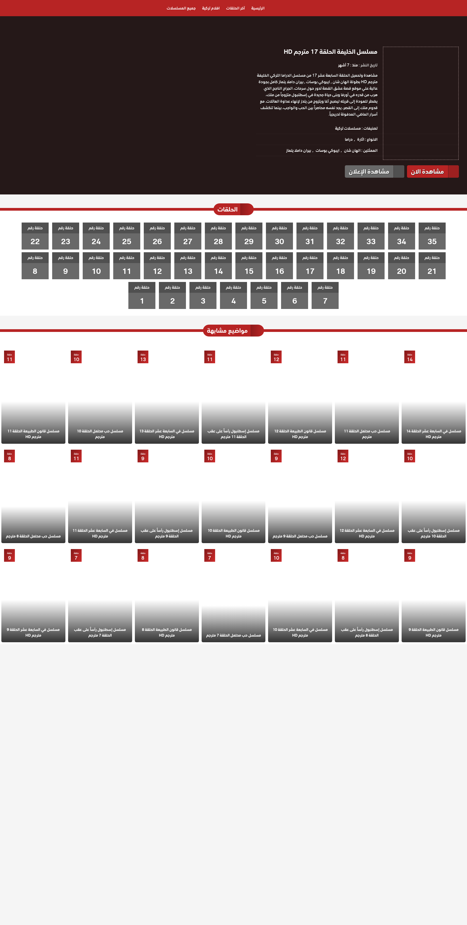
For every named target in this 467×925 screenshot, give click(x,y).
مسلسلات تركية (348, 128)
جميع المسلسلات (181, 8)
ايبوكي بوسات (327, 150)
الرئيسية (258, 8)
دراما (349, 139)
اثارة (360, 139)
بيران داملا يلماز (298, 150)
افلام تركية (211, 8)
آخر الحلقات (235, 8)
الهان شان (352, 150)
